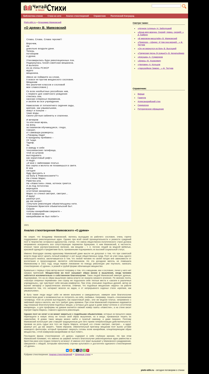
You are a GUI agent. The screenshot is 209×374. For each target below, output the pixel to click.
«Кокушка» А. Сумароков (150, 57)
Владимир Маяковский (49, 22)
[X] (77, 350)
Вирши (141, 94)
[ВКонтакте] (67, 350)
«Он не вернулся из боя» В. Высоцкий (157, 48)
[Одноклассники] (70, 350)
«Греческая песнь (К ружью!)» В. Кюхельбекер (161, 53)
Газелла (142, 98)
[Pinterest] (87, 350)
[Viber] (80, 350)
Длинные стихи (82, 354)
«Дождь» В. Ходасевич (149, 61)
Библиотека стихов (33, 16)
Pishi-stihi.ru (30, 22)
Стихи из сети (54, 16)
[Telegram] (74, 350)
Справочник (100, 16)
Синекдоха (143, 105)
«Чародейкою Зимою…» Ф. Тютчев (155, 68)
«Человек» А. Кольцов (149, 64)
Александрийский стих (149, 101)
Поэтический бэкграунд (122, 16)
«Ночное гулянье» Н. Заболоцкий (155, 28)
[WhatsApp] (84, 350)
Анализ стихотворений (77, 16)
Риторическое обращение (151, 109)
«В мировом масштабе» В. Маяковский (157, 38)
